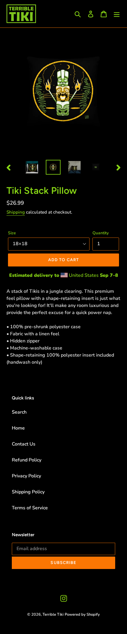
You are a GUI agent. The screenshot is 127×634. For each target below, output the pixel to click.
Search (19, 412)
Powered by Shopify (82, 614)
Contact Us (23, 444)
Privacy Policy (26, 476)
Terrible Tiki (53, 614)
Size (12, 233)
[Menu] (116, 13)
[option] (32, 167)
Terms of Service (30, 508)
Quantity (100, 233)
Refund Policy (26, 460)
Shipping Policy (28, 492)
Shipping (15, 212)
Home (18, 428)
